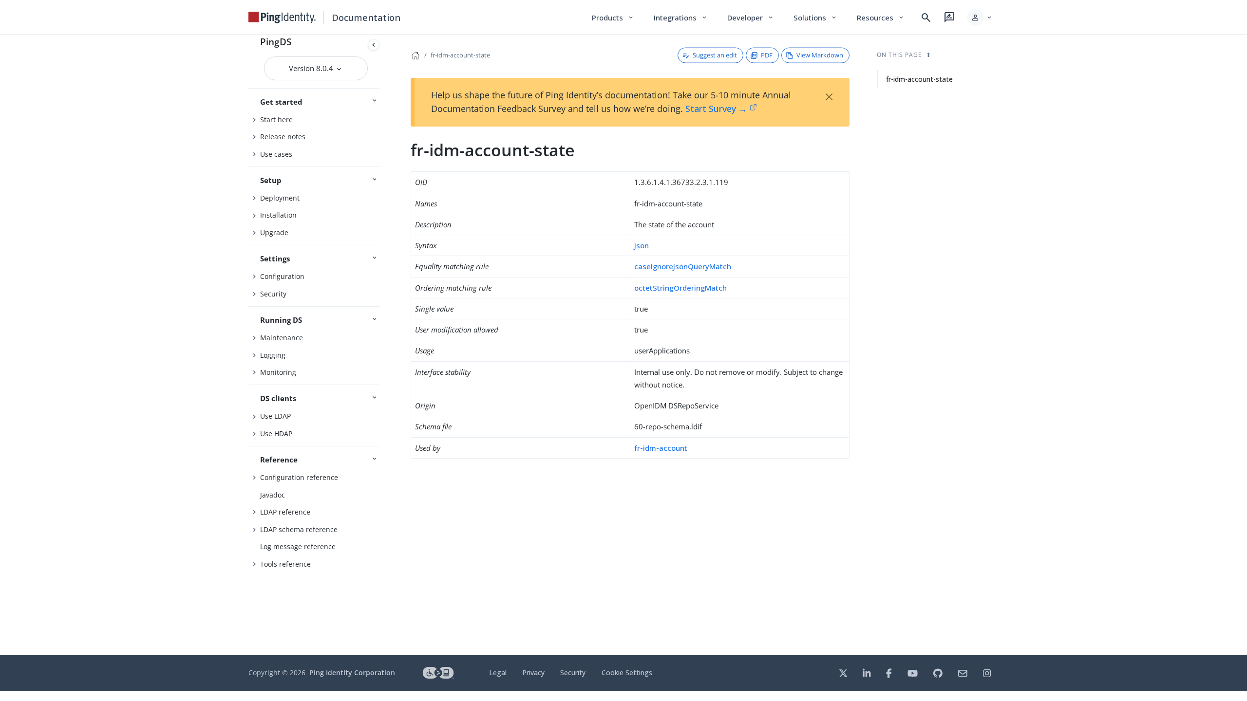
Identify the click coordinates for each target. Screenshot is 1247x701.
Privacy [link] (533, 672)
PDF (767, 55)
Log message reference (298, 546)
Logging (272, 355)
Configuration (282, 276)
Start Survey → (716, 108)
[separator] (383, 345)
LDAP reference (285, 512)
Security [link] (573, 672)
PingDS (275, 42)
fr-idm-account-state (460, 55)
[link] (282, 17)
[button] (980, 17)
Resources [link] (881, 17)
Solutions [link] (815, 17)
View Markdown (819, 55)
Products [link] (613, 17)
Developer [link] (750, 17)
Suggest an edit (715, 55)
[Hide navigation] (373, 45)
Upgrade (274, 232)
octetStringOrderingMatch (680, 288)
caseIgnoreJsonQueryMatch (682, 266)
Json (641, 245)
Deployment (280, 198)
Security (273, 293)
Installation (278, 215)
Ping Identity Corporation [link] (352, 672)
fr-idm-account (660, 448)
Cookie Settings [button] (627, 672)
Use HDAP (276, 433)
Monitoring (278, 372)
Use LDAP (275, 416)
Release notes (282, 136)
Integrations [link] (681, 17)
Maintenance (281, 337)
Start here (276, 119)
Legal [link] (498, 672)
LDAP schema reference (299, 529)
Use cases (276, 154)
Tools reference (285, 564)
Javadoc (272, 494)
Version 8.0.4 (312, 68)
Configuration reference (299, 477)
